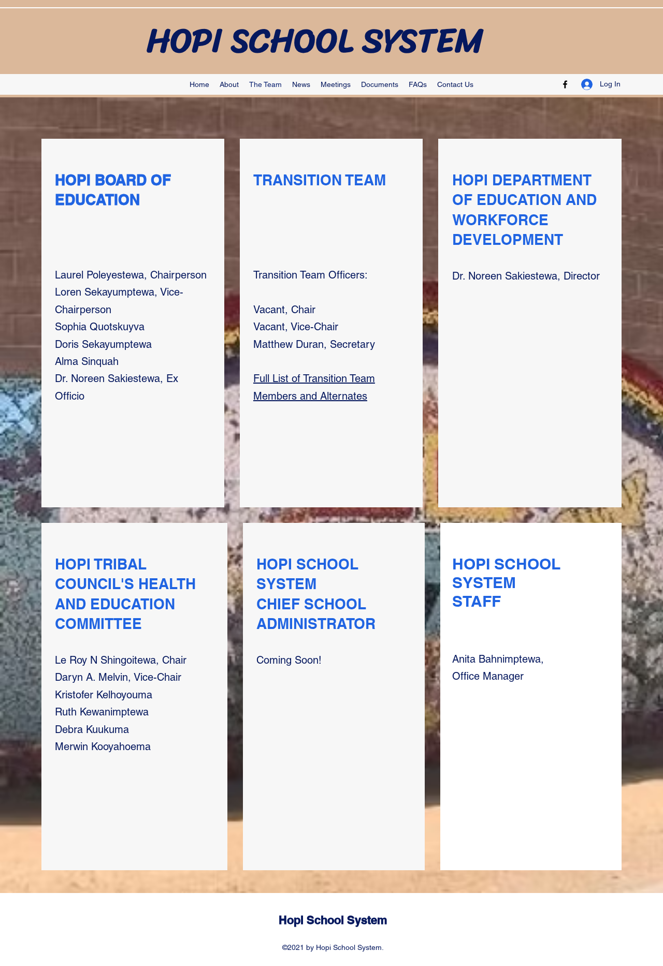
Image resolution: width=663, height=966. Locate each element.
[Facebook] (565, 84)
